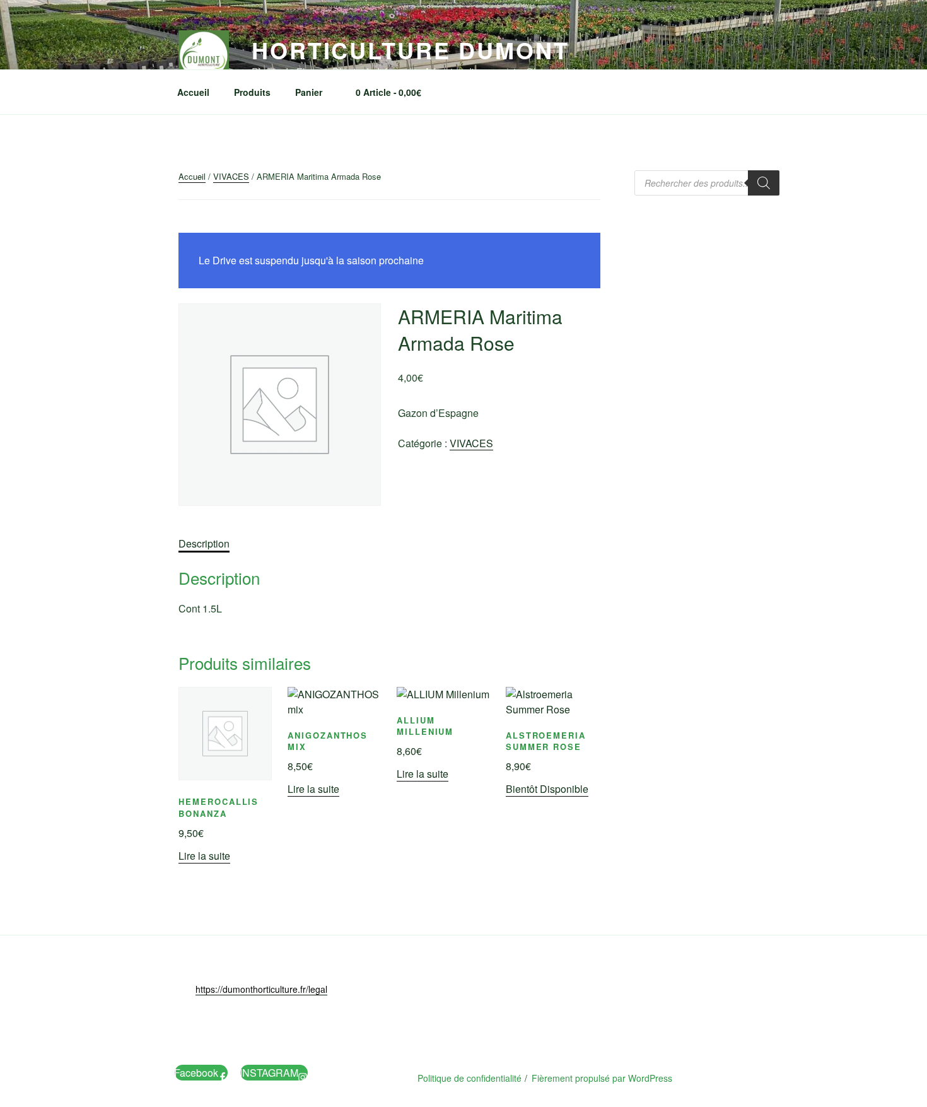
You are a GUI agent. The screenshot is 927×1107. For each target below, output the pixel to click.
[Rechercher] (763, 183)
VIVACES (231, 176)
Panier (308, 92)
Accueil (193, 92)
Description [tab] (204, 543)
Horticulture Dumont (410, 49)
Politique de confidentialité (469, 1078)
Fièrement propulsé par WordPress (602, 1078)
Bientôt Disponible (547, 789)
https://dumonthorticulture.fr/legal (261, 989)
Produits (252, 92)
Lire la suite (204, 855)
